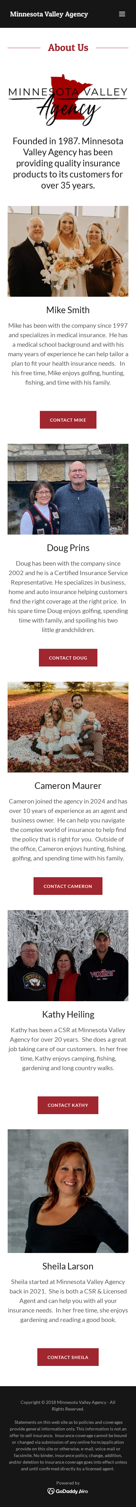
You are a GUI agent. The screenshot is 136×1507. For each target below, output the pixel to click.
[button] (122, 14)
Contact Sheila (68, 1357)
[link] (49, 14)
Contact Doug (68, 657)
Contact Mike (68, 420)
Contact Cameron (68, 886)
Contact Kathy (68, 1105)
